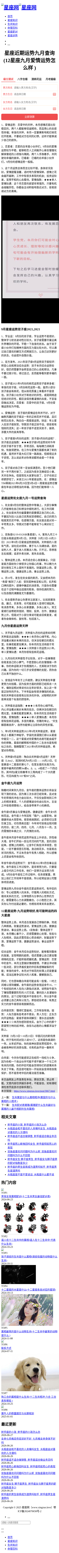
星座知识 (13, 20)
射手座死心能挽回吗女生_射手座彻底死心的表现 (28, 1466)
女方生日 (7, 108)
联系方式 (6, 1348)
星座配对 (13, 31)
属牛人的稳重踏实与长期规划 (17, 1413)
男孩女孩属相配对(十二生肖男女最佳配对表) (26, 1196)
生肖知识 (13, 24)
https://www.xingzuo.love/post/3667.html (34, 1091)
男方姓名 (7, 87)
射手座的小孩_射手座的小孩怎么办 (20, 1432)
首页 (10, 16)
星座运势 (13, 35)
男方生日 (7, 94)
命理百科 (13, 28)
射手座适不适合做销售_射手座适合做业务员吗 (27, 1459)
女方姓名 (7, 102)
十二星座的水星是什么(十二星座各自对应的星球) (28, 1289)
